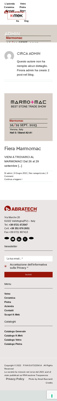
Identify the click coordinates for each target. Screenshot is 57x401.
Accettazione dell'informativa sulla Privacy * (28, 266)
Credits (49, 383)
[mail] (31, 238)
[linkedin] (19, 239)
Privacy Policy (15, 378)
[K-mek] (16, 15)
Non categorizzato (37, 173)
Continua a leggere (12, 179)
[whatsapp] (25, 239)
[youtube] (13, 239)
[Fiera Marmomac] (28, 117)
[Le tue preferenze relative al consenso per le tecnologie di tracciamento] (52, 396)
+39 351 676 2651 (20, 228)
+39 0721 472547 (18, 225)
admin (9, 173)
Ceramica (9, 298)
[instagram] (6, 238)
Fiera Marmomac (22, 148)
